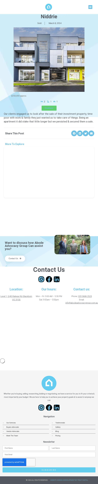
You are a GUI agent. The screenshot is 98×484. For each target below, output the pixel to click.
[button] (90, 7)
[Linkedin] (56, 279)
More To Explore (14, 144)
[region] (49, 332)
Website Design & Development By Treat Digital (69, 480)
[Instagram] (41, 279)
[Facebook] (49, 279)
